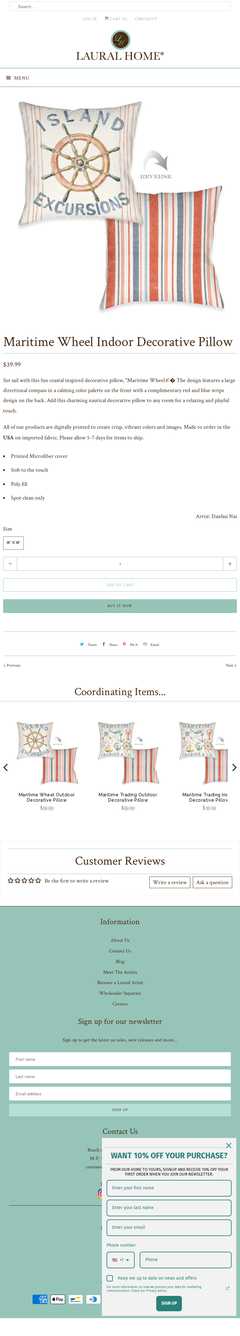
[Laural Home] (120, 46)
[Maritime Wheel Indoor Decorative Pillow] (120, 206)
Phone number (121, 1245)
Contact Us (120, 951)
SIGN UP (169, 1303)
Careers (120, 1004)
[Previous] (6, 767)
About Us (120, 940)
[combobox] (121, 1260)
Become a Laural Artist (120, 982)
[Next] (234, 767)
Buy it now (120, 606)
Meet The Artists (120, 972)
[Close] (228, 1145)
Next (230, 665)
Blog (120, 961)
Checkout (146, 19)
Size (7, 528)
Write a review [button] (170, 882)
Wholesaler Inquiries (120, 993)
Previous (13, 665)
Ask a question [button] (212, 882)
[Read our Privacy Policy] (228, 1288)
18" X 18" (13, 543)
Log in (90, 19)
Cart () (118, 19)
